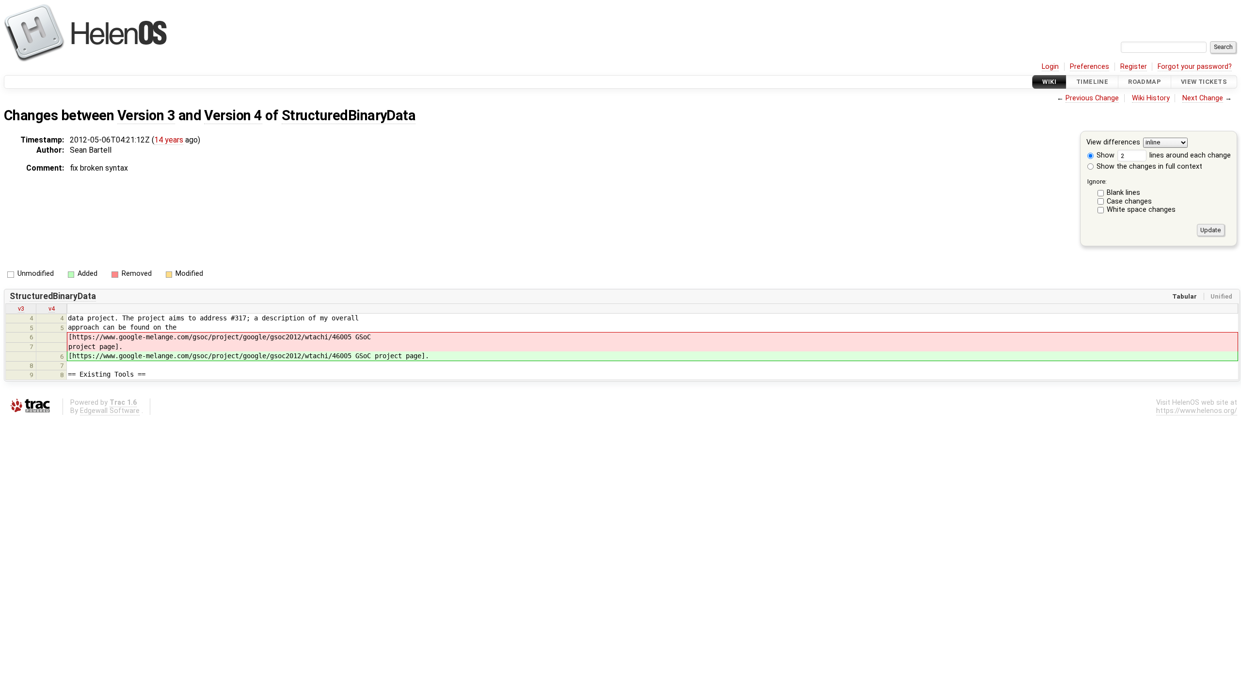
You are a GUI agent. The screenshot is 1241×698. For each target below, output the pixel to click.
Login (1050, 67)
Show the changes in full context (1148, 166)
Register (1133, 67)
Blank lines (1123, 193)
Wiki (1049, 81)
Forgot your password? (1195, 67)
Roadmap (1144, 81)
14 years (168, 139)
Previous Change (1092, 98)
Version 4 (233, 115)
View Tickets (1204, 81)
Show (1104, 155)
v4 (51, 308)
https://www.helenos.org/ (1196, 411)
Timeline (1092, 81)
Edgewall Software (110, 411)
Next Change (1202, 98)
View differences (1113, 143)
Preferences (1089, 67)
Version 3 (146, 115)
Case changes (1129, 201)
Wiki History (1151, 98)
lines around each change (1189, 155)
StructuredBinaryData (349, 115)
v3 (21, 308)
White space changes (1141, 210)
